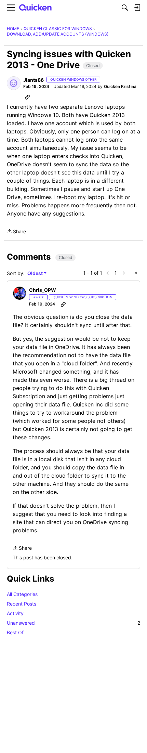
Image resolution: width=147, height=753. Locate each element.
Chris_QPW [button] (42, 290)
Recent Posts (21, 604)
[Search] (125, 7)
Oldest (35, 273)
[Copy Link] (27, 97)
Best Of (15, 632)
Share (16, 232)
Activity (15, 613)
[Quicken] (35, 7)
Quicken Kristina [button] (120, 86)
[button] (14, 83)
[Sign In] (137, 7)
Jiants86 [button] (33, 80)
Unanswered (73, 623)
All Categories (22, 594)
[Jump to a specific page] (134, 273)
